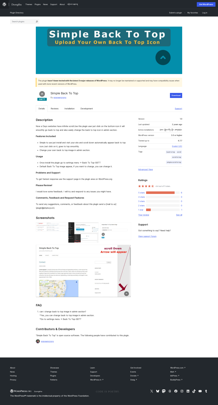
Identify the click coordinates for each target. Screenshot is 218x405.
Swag (133, 380)
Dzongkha (38, 391)
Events (133, 372)
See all (179, 215)
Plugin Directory (16, 13)
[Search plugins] (36, 21)
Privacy (13, 380)
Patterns (53, 380)
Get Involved (135, 368)
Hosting (13, 376)
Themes (53, 372)
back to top (171, 152)
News (12, 372)
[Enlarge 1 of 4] (63, 225)
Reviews (55, 108)
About (12, 368)
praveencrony (60, 97)
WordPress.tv (97, 380)
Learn (92, 368)
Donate (134, 376)
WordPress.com (178, 368)
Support (178, 108)
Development (86, 108)
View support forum (147, 236)
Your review (143, 215)
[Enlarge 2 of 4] (95, 225)
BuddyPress (176, 380)
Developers (95, 376)
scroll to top (176, 157)
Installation (69, 108)
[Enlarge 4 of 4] (127, 248)
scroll (179, 152)
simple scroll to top (174, 162)
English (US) (177, 146)
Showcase (54, 368)
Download (176, 95)
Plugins (53, 376)
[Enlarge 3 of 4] (127, 225)
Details (41, 108)
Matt (173, 372)
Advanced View (145, 169)
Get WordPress (206, 4)
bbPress (174, 376)
